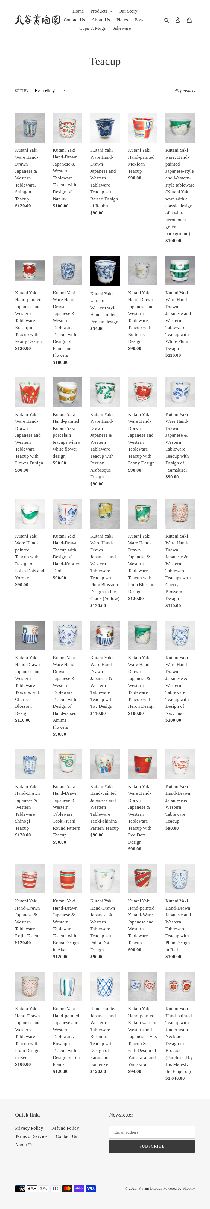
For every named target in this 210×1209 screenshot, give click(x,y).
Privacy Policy (29, 1128)
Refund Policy (65, 1128)
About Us (24, 1144)
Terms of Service (31, 1136)
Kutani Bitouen (150, 1188)
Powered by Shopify (179, 1188)
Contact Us (66, 1136)
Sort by (22, 91)
